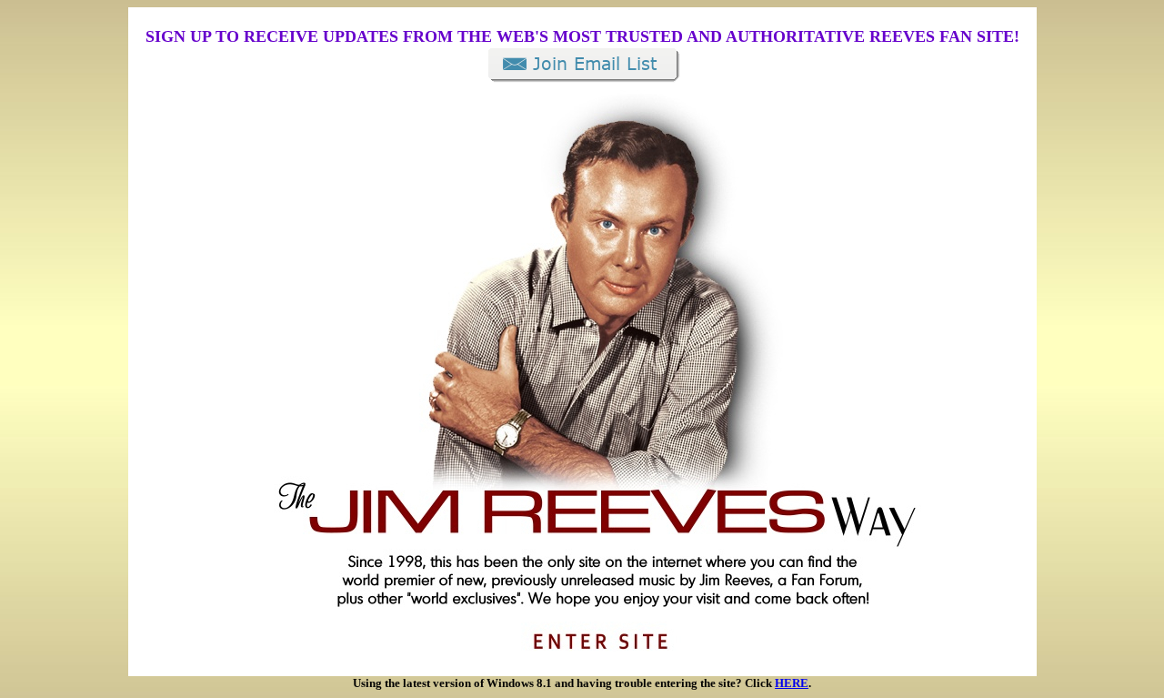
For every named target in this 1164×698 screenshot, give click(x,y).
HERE (791, 683)
